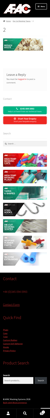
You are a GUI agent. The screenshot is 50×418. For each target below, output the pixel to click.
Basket (38, 411)
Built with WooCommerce (15, 402)
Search (6, 375)
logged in (22, 79)
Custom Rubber (10, 340)
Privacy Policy (9, 350)
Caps (5, 333)
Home (8, 21)
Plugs (5, 329)
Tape (5, 336)
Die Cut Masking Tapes (22, 21)
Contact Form (11, 304)
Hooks (6, 347)
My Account (8, 413)
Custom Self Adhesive (13, 343)
